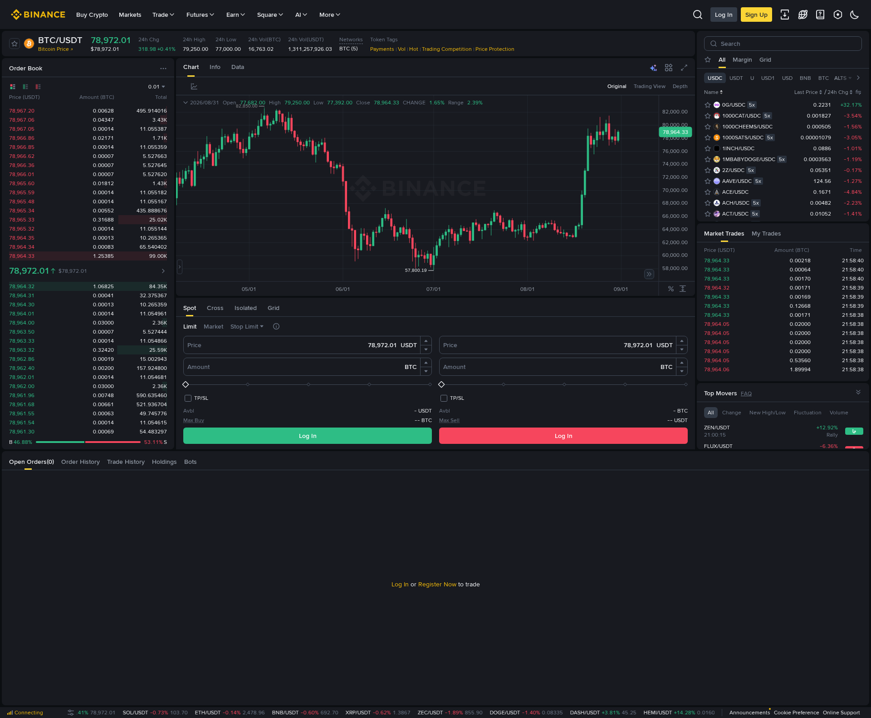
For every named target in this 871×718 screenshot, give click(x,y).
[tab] (191, 67)
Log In (724, 14)
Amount (198, 367)
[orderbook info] (163, 271)
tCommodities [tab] (782, 59)
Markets (130, 14)
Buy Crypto (92, 14)
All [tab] (722, 59)
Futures (197, 14)
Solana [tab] (818, 59)
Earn (232, 14)
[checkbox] (195, 398)
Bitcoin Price (53, 49)
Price (194, 345)
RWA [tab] (841, 59)
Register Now (437, 584)
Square (267, 14)
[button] (426, 341)
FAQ (746, 393)
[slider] (307, 384)
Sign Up (756, 14)
